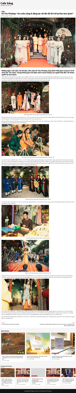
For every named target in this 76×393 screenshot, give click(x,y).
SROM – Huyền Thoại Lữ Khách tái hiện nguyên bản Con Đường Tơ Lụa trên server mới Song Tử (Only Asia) (12, 358)
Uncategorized (19, 375)
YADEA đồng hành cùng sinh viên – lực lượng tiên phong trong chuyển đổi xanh (68, 380)
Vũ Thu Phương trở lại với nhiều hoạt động (10, 323)
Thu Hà (10, 16)
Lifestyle (32, 353)
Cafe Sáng (7, 3)
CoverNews (42, 391)
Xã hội (36, 353)
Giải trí (3, 11)
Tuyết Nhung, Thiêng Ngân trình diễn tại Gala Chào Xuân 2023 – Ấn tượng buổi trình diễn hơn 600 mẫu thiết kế (57, 324)
